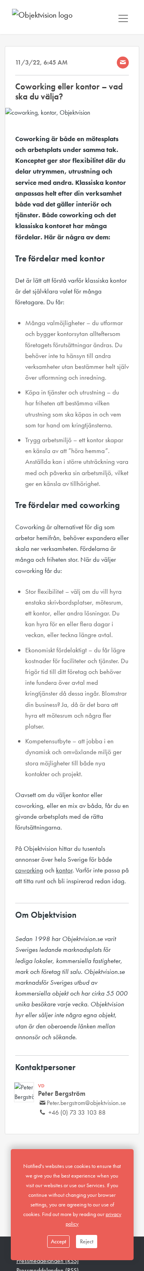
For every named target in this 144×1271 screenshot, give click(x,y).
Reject (86, 1241)
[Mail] (123, 63)
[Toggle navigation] (123, 18)
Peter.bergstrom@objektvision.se (86, 1103)
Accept (58, 1241)
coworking (29, 870)
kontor (64, 870)
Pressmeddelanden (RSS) (47, 1261)
